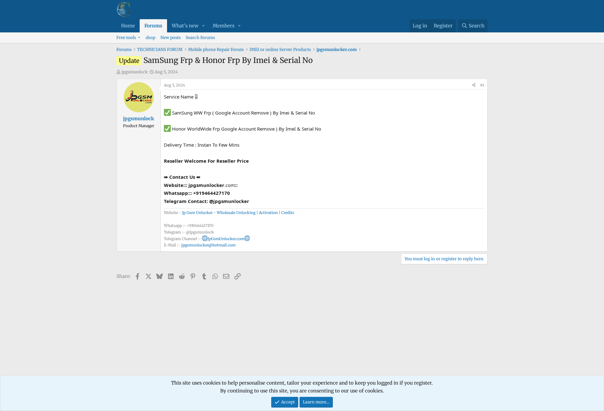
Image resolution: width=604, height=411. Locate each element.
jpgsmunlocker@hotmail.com (208, 245)
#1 (482, 85)
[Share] (474, 85)
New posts (170, 37)
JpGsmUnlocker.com (226, 238)
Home (128, 26)
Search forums (200, 37)
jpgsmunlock (134, 72)
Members (223, 26)
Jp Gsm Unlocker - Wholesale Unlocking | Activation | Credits (238, 212)
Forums (153, 26)
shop (150, 37)
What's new (185, 26)
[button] (203, 25)
